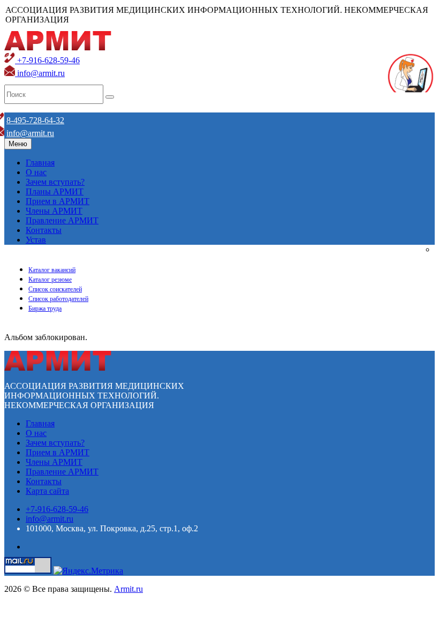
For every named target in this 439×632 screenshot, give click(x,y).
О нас (36, 172)
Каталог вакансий (51, 270)
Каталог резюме (50, 279)
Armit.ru (128, 588)
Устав (36, 239)
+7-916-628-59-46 (47, 60)
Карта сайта (47, 490)
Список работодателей (58, 299)
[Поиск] (109, 97)
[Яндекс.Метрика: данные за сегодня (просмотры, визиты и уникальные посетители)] (88, 571)
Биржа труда (45, 308)
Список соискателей (55, 289)
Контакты (44, 230)
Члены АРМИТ (54, 210)
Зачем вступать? (55, 181)
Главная (40, 162)
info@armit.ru (40, 73)
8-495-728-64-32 (35, 120)
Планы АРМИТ (55, 191)
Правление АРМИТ (62, 220)
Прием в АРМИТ (57, 201)
